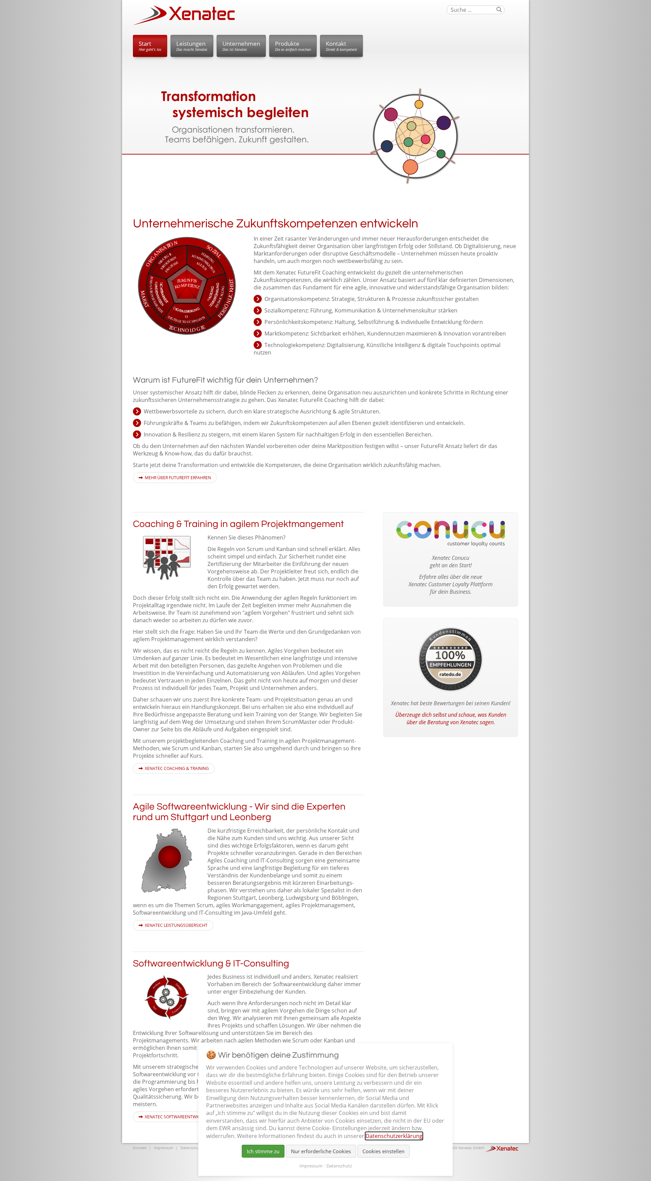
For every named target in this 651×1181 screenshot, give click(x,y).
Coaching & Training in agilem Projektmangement (238, 524)
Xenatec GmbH (471, 1147)
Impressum (163, 1147)
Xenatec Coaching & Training (177, 768)
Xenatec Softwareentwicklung (179, 1117)
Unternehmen (241, 46)
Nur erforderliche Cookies (321, 1151)
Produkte (293, 46)
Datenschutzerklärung (394, 1136)
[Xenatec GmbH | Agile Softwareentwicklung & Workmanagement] (184, 23)
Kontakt (341, 46)
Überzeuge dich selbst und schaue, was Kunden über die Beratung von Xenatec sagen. (450, 718)
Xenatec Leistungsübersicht (176, 925)
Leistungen (192, 46)
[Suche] (499, 9)
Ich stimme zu (263, 1151)
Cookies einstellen (383, 1151)
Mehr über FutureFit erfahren (178, 478)
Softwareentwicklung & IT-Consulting (211, 964)
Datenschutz (191, 1147)
